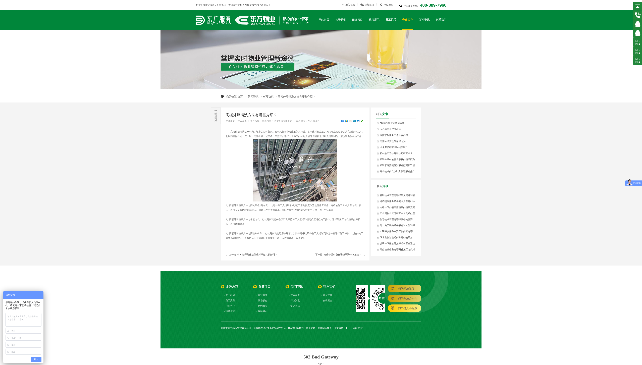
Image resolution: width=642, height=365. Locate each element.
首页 (240, 96)
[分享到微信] (362, 121)
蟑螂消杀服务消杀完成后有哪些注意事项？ (397, 202)
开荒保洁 (221, 5)
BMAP (292, 328)
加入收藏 (350, 5)
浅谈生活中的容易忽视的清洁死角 (397, 159)
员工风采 (391, 19)
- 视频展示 (261, 311)
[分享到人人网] (358, 121)
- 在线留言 (326, 300)
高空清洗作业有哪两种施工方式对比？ (397, 250)
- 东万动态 (294, 295)
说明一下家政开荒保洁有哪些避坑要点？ (397, 244)
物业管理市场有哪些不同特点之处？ (342, 254)
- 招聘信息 (229, 311)
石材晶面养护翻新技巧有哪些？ (396, 153)
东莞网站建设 (325, 328)
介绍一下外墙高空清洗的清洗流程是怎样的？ (397, 208)
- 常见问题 (294, 306)
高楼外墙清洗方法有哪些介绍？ (296, 96)
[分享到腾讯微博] (354, 121)
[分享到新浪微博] (350, 121)
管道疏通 (233, 5)
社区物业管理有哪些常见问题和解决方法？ (397, 196)
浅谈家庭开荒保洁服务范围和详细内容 (397, 166)
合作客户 (407, 19)
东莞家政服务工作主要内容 (394, 135)
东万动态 (268, 96)
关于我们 (340, 19)
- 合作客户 (229, 306)
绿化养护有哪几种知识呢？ (394, 147)
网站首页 (324, 19)
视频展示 (374, 19)
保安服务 (251, 5)
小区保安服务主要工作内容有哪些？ (396, 232)
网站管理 (357, 328)
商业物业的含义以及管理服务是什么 (397, 172)
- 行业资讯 (294, 300)
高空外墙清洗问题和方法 (393, 141)
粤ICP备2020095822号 (274, 328)
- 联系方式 (326, 295)
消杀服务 (263, 5)
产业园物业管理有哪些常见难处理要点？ (397, 214)
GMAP (299, 328)
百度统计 (341, 328)
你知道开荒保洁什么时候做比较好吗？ (257, 254)
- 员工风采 (229, 300)
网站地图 (388, 5)
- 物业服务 (261, 295)
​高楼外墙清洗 (237, 131)
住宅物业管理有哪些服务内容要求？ (396, 220)
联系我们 (441, 19)
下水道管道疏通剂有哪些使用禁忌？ (396, 238)
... (257, 316)
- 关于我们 (229, 295)
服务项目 (357, 19)
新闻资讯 (424, 19)
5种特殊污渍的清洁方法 (392, 123)
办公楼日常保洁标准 (390, 129)
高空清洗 (209, 5)
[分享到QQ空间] (346, 121)
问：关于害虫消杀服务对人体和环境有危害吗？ (397, 226)
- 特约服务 (261, 306)
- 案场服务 (261, 300)
